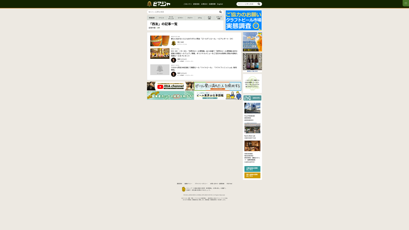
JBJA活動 (209, 17)
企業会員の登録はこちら (252, 169)
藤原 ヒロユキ (182, 59)
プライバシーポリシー (201, 183)
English (220, 4)
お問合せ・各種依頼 (208, 4)
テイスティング (171, 17)
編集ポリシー (188, 183)
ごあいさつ (188, 4)
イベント (161, 18)
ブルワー (190, 18)
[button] (243, 28)
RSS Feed (229, 183)
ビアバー (180, 18)
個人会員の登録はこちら (252, 175)
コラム (200, 18)
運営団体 (196, 4)
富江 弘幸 (180, 42)
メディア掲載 (219, 17)
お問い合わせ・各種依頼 (217, 183)
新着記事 (152, 18)
